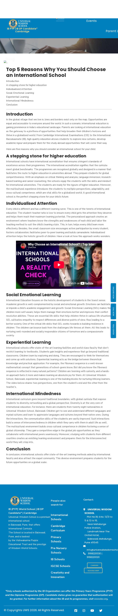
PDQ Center (113, 329)
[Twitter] (101, 611)
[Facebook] (76, 611)
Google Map (93, 570)
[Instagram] (84, 611)
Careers (94, 565)
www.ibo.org (101, 599)
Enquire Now (113, 292)
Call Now (113, 311)
